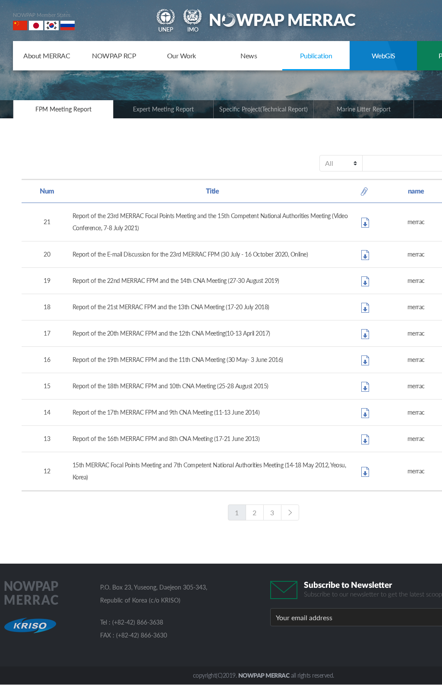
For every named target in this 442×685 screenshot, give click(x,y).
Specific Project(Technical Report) (263, 109)
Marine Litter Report (364, 109)
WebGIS (383, 55)
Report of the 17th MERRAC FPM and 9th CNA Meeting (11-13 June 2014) (166, 412)
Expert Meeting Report (163, 109)
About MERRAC (46, 55)
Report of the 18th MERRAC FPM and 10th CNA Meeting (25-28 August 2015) (170, 386)
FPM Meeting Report (63, 109)
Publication (316, 55)
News (248, 55)
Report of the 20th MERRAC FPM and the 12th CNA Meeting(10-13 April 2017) (171, 333)
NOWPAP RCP (114, 55)
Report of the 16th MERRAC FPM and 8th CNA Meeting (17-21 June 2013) (166, 438)
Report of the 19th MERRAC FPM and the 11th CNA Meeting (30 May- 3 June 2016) (178, 359)
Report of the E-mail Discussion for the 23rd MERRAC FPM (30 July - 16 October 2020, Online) (190, 254)
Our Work (181, 55)
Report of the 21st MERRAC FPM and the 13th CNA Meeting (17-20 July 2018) (171, 307)
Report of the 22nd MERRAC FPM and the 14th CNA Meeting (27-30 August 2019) (176, 280)
